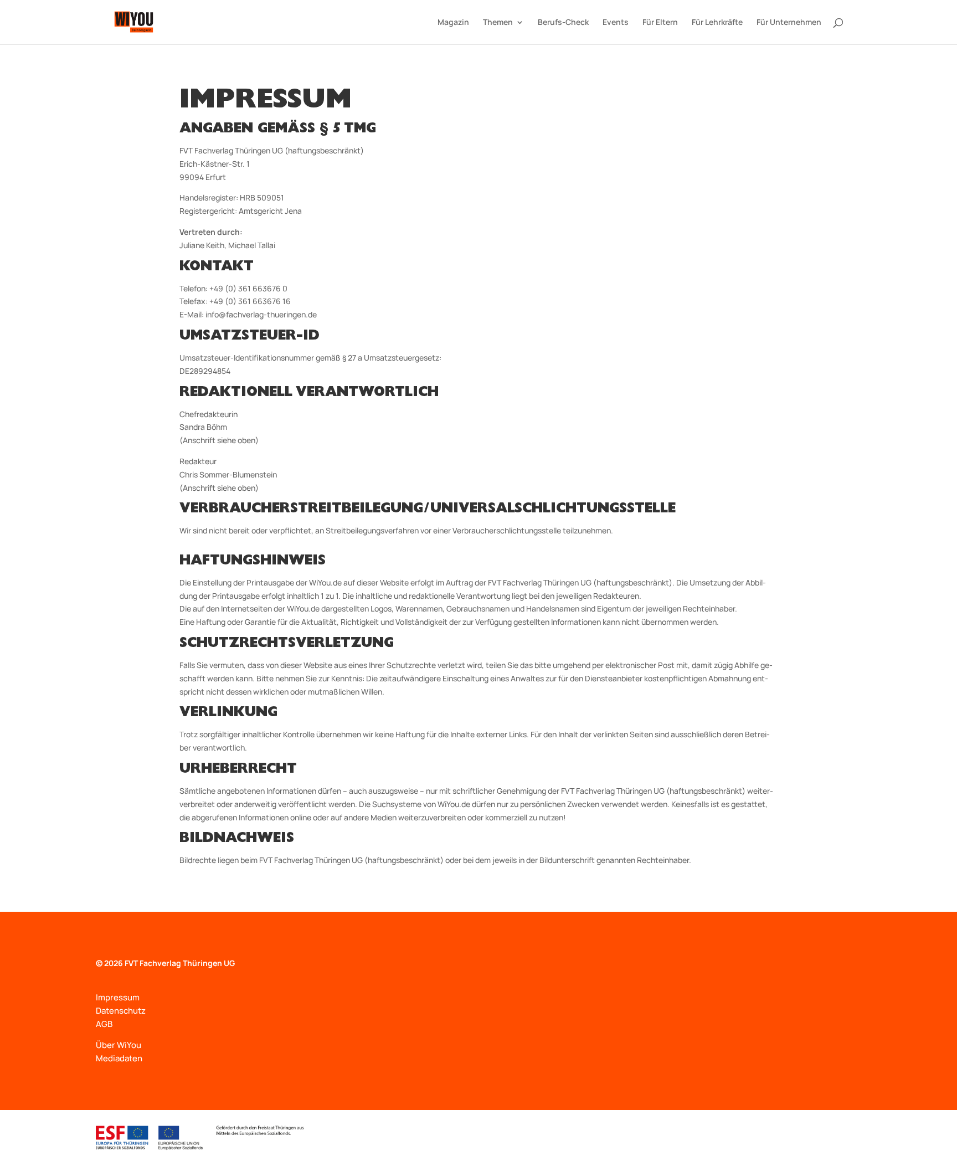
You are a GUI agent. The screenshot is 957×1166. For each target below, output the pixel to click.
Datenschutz (121, 1010)
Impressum (118, 997)
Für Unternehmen (789, 22)
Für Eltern (660, 22)
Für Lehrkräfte (717, 22)
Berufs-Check (563, 22)
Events (616, 22)
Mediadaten (119, 1058)
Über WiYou (118, 1045)
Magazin (453, 22)
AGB (104, 1024)
